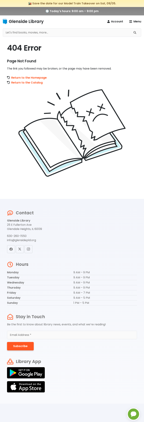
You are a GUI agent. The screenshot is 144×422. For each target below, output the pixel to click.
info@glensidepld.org (21, 240)
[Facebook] (11, 249)
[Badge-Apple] (72, 386)
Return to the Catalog (27, 83)
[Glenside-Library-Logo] (5, 21)
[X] (20, 249)
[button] (135, 21)
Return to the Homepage (29, 78)
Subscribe (20, 346)
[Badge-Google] (72, 372)
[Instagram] (28, 249)
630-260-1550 (17, 236)
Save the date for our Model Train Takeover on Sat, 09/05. (74, 3)
